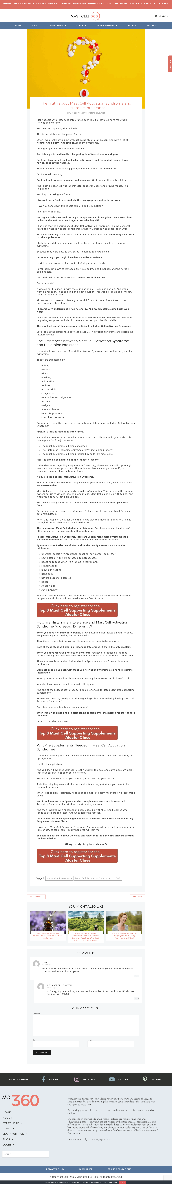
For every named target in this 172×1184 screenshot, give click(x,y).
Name (35, 1040)
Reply (137, 976)
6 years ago (46, 965)
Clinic (80, 25)
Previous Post (36, 897)
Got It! (122, 1182)
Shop (131, 25)
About (36, 25)
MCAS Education (98, 113)
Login (150, 25)
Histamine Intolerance (77, 113)
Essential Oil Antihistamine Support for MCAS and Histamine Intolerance (47, 935)
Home (18, 25)
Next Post (137, 897)
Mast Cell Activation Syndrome (93, 878)
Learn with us (105, 25)
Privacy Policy (111, 1182)
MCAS (116, 878)
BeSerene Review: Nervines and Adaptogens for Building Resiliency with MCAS (124, 935)
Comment (37, 1013)
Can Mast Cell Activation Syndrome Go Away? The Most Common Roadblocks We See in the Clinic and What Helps (86, 936)
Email (90, 1040)
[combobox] (25, 1154)
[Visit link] (86, 4)
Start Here (56, 25)
